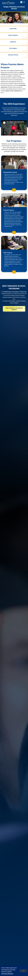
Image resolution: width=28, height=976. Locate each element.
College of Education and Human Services (14, 7)
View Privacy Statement (7, 973)
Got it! (23, 970)
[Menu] (24, 2)
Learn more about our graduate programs (14, 308)
